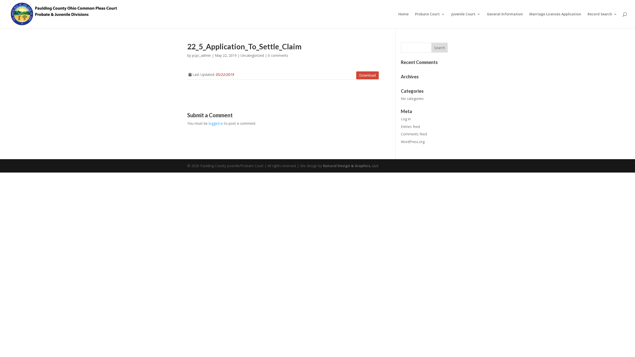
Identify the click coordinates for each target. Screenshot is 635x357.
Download (367, 75)
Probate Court (427, 14)
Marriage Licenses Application (555, 14)
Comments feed (414, 134)
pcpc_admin (201, 55)
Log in (406, 119)
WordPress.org (413, 141)
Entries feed (410, 126)
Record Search (600, 14)
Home (403, 14)
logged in (216, 123)
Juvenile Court (463, 14)
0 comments (278, 55)
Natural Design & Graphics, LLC (351, 165)
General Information (505, 14)
